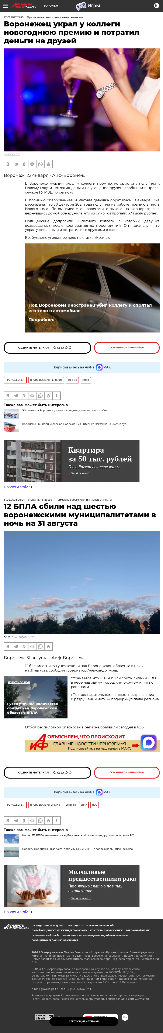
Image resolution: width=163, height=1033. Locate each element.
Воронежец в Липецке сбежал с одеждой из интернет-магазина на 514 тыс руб (74, 424)
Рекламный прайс (138, 930)
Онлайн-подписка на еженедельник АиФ (59, 930)
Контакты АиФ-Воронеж (106, 930)
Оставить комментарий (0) (127, 347)
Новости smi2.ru (18, 487)
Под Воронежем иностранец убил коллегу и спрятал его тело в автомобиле (90, 308)
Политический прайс (46, 935)
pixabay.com (12, 154)
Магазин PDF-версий (100, 925)
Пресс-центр (75, 925)
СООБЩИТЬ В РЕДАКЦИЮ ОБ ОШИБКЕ (55, 940)
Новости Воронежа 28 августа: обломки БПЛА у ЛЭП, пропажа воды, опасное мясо (77, 848)
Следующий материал (84, 1021)
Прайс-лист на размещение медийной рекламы (95, 935)
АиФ (31, 636)
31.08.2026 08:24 (14, 499)
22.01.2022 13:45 (14, 17)
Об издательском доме (47, 925)
